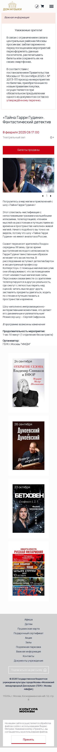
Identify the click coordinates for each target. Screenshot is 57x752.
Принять (28, 739)
